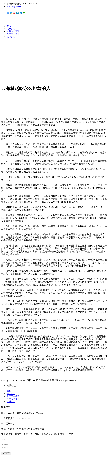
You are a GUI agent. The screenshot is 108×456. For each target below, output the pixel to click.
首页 (9, 26)
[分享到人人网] (21, 13)
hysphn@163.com (15, 6)
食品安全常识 (13, 31)
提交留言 (6, 453)
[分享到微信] (24, 13)
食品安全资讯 (13, 34)
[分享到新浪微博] (14, 13)
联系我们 (11, 37)
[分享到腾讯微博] (17, 13)
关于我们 (11, 29)
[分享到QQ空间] (11, 13)
